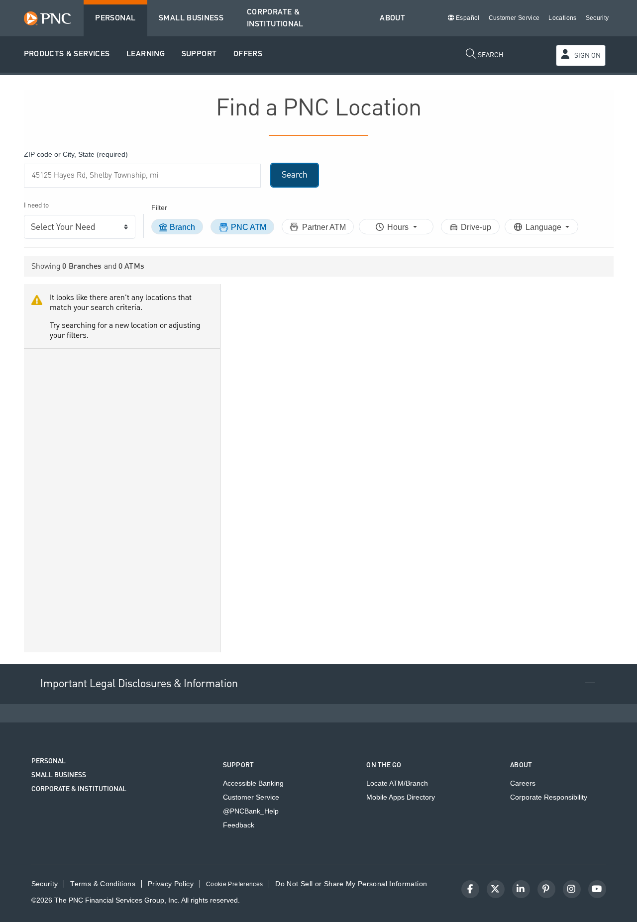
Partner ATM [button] (324, 227)
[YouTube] (597, 889)
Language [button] (544, 227)
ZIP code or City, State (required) (76, 154)
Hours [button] (399, 227)
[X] (496, 889)
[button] (67, 54)
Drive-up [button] (476, 227)
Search (295, 175)
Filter (159, 207)
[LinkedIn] (521, 889)
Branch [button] (182, 227)
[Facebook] (470, 889)
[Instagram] (572, 889)
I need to (36, 205)
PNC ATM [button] (248, 227)
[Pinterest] (546, 889)
